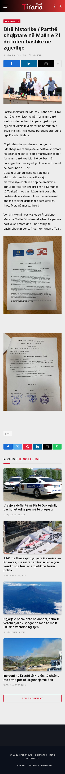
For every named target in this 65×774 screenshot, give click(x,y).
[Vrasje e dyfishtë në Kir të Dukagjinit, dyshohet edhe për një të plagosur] (32, 484)
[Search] (60, 6)
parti (7, 433)
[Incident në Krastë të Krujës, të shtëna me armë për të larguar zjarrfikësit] (32, 654)
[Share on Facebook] (11, 63)
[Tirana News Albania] (32, 6)
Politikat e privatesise (40, 765)
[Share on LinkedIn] (29, 63)
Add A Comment (32, 698)
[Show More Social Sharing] (58, 63)
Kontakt (21, 765)
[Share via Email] (46, 63)
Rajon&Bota (12, 21)
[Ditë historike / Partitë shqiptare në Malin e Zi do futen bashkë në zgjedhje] (32, 87)
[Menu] (5, 6)
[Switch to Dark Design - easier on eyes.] (54, 6)
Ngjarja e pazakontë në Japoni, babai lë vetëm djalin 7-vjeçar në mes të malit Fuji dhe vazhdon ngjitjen (31, 623)
